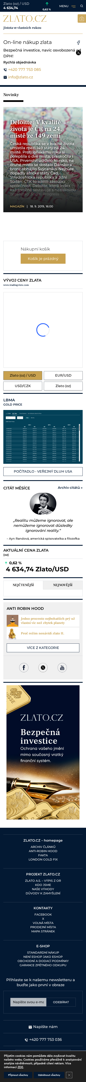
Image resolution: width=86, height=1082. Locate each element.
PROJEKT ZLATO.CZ (43, 874)
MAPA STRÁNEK (43, 931)
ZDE (20, 1067)
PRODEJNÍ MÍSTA (43, 927)
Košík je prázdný (43, 258)
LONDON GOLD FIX (43, 859)
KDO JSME (43, 885)
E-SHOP (43, 946)
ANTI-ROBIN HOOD (43, 851)
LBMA (12, 402)
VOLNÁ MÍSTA (43, 923)
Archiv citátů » (70, 488)
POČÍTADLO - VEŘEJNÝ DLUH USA (43, 471)
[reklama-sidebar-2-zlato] (43, 752)
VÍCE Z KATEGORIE (43, 648)
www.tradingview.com (16, 285)
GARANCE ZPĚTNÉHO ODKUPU (43, 965)
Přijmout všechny (18, 1075)
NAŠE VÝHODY (43, 889)
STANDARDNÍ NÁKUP (43, 952)
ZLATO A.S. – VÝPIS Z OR (43, 881)
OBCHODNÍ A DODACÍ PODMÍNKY (43, 961)
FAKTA (43, 855)
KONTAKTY (43, 908)
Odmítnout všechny (49, 1075)
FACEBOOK (43, 914)
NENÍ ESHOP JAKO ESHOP (43, 957)
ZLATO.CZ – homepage (43, 840)
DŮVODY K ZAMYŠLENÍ (43, 893)
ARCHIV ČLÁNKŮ (43, 847)
